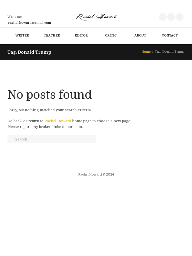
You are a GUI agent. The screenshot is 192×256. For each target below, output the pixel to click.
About (140, 35)
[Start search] (11, 140)
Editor (81, 35)
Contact (170, 35)
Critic (110, 35)
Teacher (52, 35)
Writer (22, 35)
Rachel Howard (57, 121)
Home (146, 52)
